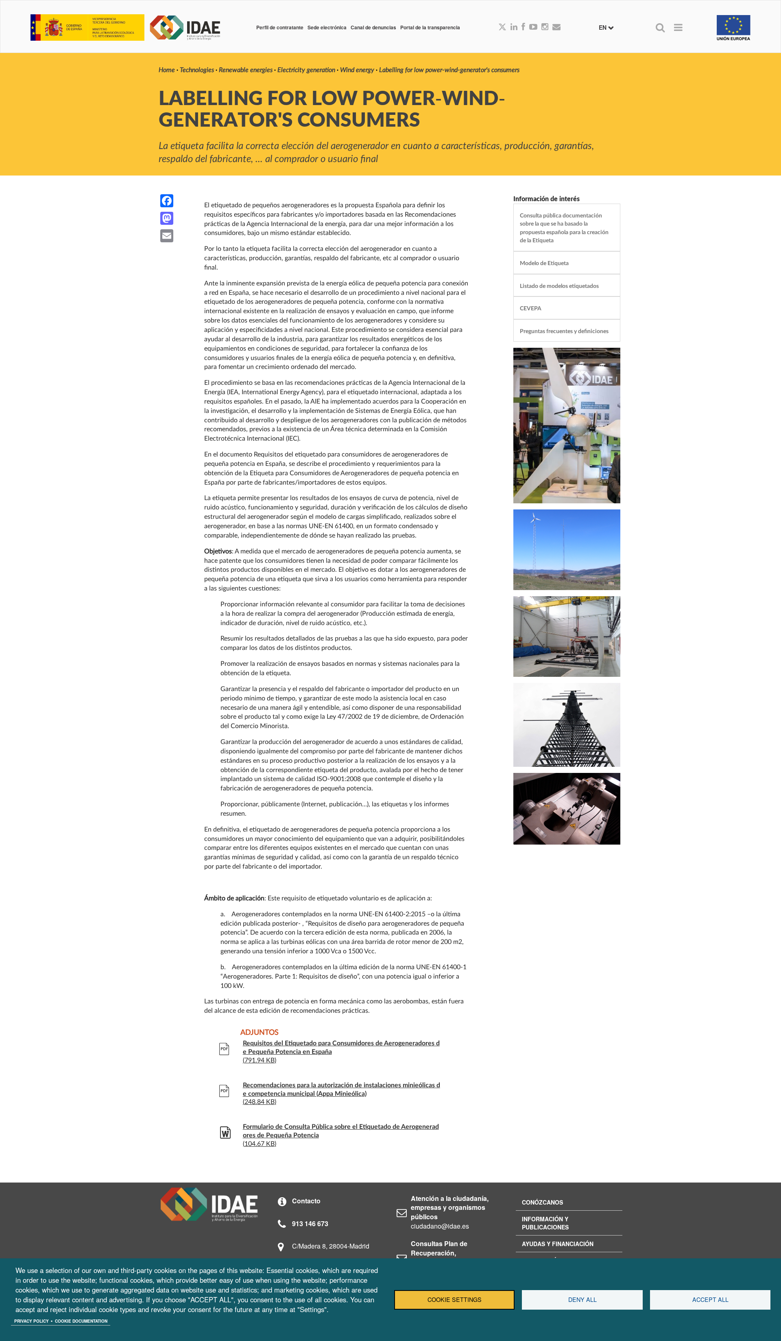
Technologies (197, 70)
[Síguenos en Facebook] (523, 27)
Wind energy (357, 70)
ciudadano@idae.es (440, 1226)
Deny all (582, 1299)
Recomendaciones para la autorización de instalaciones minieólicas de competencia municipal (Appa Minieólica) (341, 1089)
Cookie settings (455, 1299)
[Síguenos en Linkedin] (513, 27)
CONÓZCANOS (542, 1202)
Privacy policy (31, 1321)
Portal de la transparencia (430, 27)
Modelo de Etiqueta (544, 263)
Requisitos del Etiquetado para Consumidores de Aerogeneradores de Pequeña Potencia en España (341, 1047)
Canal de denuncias (373, 27)
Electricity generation (306, 70)
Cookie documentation (81, 1321)
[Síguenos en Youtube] (533, 27)
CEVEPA (530, 308)
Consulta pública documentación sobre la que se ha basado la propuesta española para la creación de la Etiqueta (564, 228)
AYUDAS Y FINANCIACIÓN (557, 1244)
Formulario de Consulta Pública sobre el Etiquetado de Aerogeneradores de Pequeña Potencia (341, 1131)
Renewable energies (246, 70)
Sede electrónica (327, 27)
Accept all (710, 1299)
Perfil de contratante (279, 27)
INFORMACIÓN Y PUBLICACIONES (545, 1223)
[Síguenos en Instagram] (544, 27)
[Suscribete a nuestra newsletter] (556, 27)
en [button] (603, 27)
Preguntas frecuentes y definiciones (564, 331)
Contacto (306, 1200)
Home (167, 70)
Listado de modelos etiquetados (559, 286)
